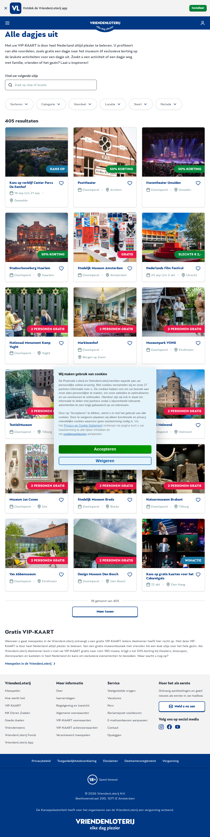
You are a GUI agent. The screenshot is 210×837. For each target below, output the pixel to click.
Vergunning (170, 761)
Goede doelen (14, 720)
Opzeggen (114, 735)
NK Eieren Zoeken (17, 713)
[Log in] (202, 23)
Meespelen (12, 690)
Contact (113, 727)
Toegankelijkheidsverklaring (76, 761)
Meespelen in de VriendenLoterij (28, 663)
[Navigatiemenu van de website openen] (7, 23)
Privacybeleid (41, 761)
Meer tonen (105, 611)
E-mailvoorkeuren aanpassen (127, 720)
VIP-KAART (13, 705)
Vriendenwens (15, 727)
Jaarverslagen (65, 698)
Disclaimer (110, 761)
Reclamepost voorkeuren (124, 713)
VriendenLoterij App (19, 742)
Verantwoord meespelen (73, 735)
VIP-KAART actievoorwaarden (77, 727)
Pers (110, 705)
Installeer (198, 8)
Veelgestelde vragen (121, 690)
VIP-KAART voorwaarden (73, 720)
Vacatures (114, 698)
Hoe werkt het (15, 698)
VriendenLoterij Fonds (20, 735)
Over (59, 690)
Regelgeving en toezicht (72, 705)
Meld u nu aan (185, 706)
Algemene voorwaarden (72, 713)
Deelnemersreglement (140, 761)
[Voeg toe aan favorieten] (61, 183)
